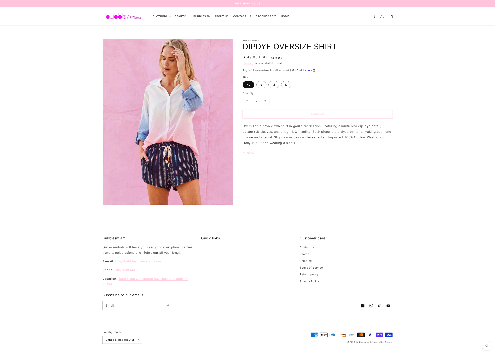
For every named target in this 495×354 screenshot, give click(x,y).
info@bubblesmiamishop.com (138, 261)
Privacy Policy (309, 281)
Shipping (248, 63)
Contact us (307, 247)
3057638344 (125, 270)
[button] (161, 16)
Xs (248, 84)
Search (304, 254)
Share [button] (251, 153)
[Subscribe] (168, 305)
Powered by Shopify (382, 342)
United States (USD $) (120, 339)
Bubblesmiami (363, 342)
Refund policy (309, 274)
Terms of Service (311, 267)
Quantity (248, 93)
